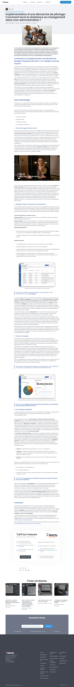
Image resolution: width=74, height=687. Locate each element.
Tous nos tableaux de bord (46, 557)
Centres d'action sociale (53, 653)
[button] (25, 2)
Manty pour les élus (54, 658)
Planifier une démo (66, 2)
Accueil (41, 652)
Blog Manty (62, 658)
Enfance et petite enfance (44, 672)
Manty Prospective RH (44, 660)
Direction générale (44, 678)
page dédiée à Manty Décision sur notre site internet (28, 523)
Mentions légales (24, 685)
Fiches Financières (63, 660)
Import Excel (52, 664)
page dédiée (32, 294)
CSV (42, 551)
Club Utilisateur (63, 656)
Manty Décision (43, 654)
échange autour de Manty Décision (24, 519)
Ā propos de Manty (54, 667)
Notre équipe (52, 669)
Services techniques (44, 675)
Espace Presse (62, 663)
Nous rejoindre (53, 671)
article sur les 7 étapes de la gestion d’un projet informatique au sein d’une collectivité (37, 478)
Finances (42, 665)
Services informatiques (53, 661)
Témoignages (43, 663)
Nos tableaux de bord (63, 653)
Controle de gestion (54, 656)
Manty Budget (43, 657)
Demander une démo (25, 557)
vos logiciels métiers (50, 550)
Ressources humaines (42, 668)
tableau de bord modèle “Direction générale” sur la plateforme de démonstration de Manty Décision (37, 404)
